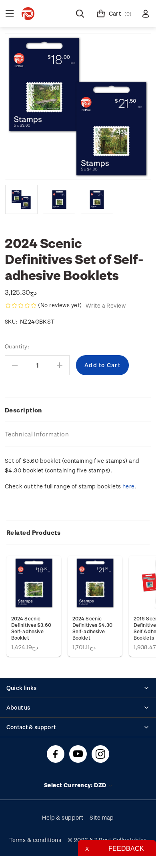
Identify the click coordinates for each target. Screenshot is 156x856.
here (128, 486)
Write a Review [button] (106, 305)
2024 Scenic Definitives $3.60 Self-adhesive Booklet (31, 628)
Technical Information (37, 434)
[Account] (145, 13)
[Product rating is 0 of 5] (21, 305)
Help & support (62, 817)
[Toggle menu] (9, 13)
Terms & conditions (35, 839)
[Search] (80, 13)
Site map (102, 817)
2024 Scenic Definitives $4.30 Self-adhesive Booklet (92, 628)
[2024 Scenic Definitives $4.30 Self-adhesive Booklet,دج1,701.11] (95, 583)
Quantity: (17, 346)
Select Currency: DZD (76, 785)
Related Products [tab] (33, 532)
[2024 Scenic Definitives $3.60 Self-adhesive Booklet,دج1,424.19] (34, 583)
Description (23, 410)
